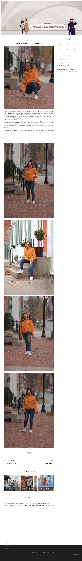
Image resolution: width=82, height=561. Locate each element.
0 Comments (51, 460)
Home (24, 2)
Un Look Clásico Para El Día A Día (11, 489)
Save (12, 460)
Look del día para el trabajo (62, 59)
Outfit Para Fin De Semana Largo (44, 489)
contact (62, 2)
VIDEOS (36, 2)
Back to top (77, 554)
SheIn (20, 122)
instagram (74, 46)
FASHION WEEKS (49, 2)
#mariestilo (29, 40)
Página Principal (9, 545)
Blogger (53, 546)
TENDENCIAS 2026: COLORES (63, 65)
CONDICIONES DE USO (10, 544)
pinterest (67, 46)
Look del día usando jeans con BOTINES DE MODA (67, 71)
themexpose (41, 552)
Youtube (60, 46)
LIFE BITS (56, 2)
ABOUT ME (30, 2)
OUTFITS (41, 2)
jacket (5, 122)
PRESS (7, 542)
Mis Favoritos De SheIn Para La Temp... (28, 489)
